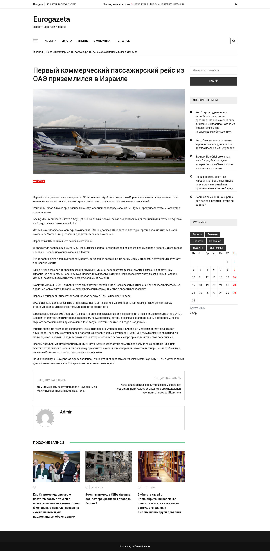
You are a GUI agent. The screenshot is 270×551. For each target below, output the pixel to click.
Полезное (123, 40)
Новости (198, 241)
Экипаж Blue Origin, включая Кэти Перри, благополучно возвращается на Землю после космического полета (214, 162)
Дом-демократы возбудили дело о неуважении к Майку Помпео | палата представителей (67, 388)
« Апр (193, 313)
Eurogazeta (51, 19)
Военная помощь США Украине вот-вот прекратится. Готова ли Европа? (108, 499)
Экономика (102, 40)
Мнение (83, 40)
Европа (67, 40)
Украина (50, 40)
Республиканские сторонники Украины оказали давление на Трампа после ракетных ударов (215, 144)
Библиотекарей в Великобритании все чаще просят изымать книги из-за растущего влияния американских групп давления (159, 503)
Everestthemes (142, 546)
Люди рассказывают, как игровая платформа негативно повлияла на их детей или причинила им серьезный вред (214, 182)
